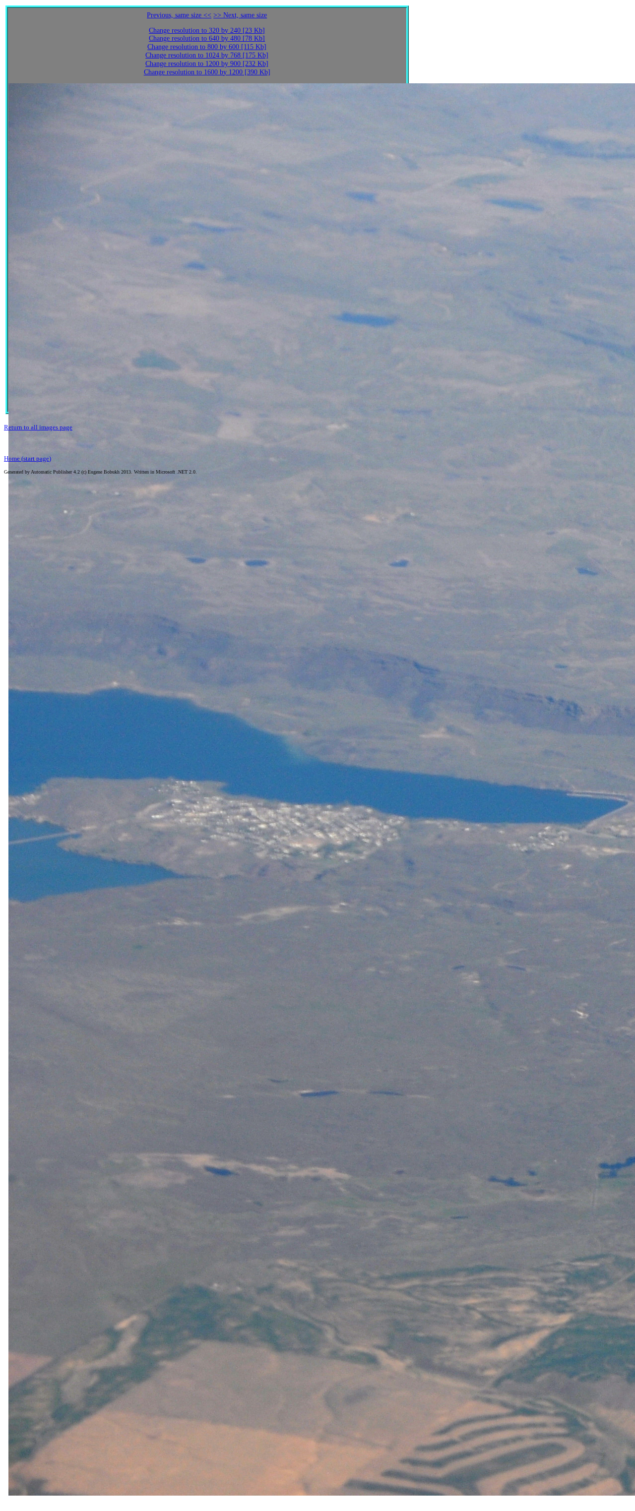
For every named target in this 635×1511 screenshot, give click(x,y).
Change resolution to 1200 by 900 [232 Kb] (206, 63)
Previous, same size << (179, 15)
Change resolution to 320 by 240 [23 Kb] (207, 30)
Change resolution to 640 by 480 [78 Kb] (207, 38)
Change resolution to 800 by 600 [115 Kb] (206, 47)
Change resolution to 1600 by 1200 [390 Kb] (207, 72)
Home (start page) (27, 458)
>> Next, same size (240, 15)
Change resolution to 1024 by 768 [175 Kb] (206, 55)
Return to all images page (38, 427)
